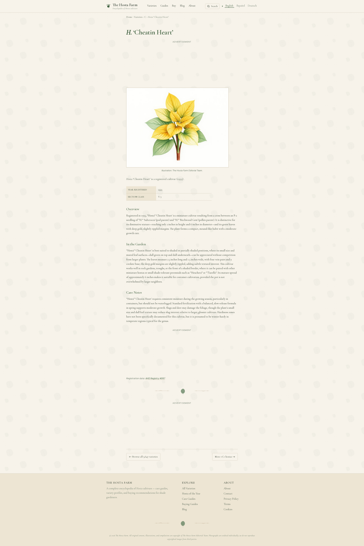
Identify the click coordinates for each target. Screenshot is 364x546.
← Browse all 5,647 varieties (143, 456)
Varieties (152, 5)
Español (240, 5)
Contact (228, 493)
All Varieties (188, 488)
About (192, 5)
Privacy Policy (231, 498)
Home (129, 16)
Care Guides (188, 498)
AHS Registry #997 (155, 378)
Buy (174, 5)
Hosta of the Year (191, 493)
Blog (182, 5)
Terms (227, 504)
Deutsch (252, 5)
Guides (164, 5)
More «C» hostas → (225, 456)
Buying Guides (190, 504)
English (229, 5)
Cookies (228, 509)
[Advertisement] (182, 64)
